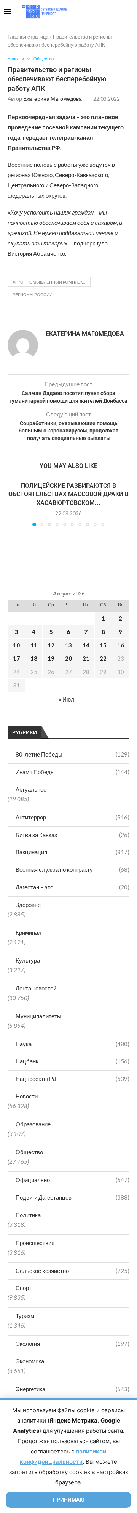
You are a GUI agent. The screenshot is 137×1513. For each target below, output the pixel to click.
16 (120, 645)
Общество (29, 1151)
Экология (72, 1343)
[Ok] (118, 11)
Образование (33, 1124)
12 (51, 645)
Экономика (30, 1361)
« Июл (66, 699)
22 (103, 658)
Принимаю (68, 1500)
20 (68, 658)
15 (103, 645)
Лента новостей (36, 988)
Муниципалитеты (38, 1016)
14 (86, 645)
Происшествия (35, 1242)
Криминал (28, 932)
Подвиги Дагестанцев (72, 1197)
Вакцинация (72, 851)
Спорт (24, 1287)
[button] (14, 503)
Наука (72, 1043)
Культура (28, 960)
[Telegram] (110, 11)
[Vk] (102, 11)
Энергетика (72, 1389)
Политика (28, 1214)
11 (33, 645)
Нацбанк (72, 1061)
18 (33, 658)
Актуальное (31, 789)
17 (16, 658)
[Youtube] (94, 11)
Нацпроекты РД (72, 1078)
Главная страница (28, 37)
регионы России (33, 294)
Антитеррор (72, 817)
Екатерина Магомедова (52, 98)
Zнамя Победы (72, 771)
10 (16, 645)
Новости (27, 1096)
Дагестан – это (72, 887)
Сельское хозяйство (72, 1270)
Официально (72, 1179)
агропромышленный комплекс (49, 281)
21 (86, 658)
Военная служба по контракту (72, 869)
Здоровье (28, 904)
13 (68, 645)
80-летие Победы (72, 754)
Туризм (25, 1315)
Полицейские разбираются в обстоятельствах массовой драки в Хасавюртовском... (68, 494)
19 (51, 658)
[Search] (129, 11)
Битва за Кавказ (72, 834)
